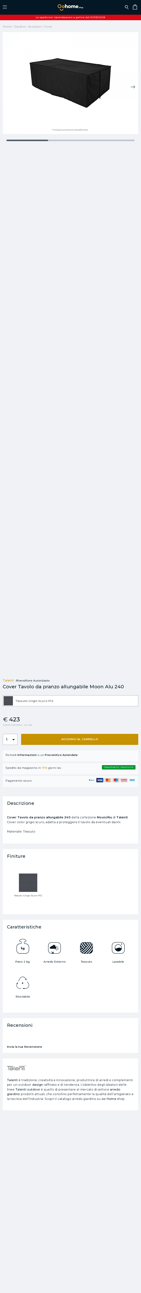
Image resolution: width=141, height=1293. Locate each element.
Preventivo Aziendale (61, 755)
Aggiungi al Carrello (79, 739)
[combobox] (70, 700)
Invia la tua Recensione (24, 1046)
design (37, 1084)
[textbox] (70, 700)
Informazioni (27, 755)
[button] (5, 7)
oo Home (109, 1099)
